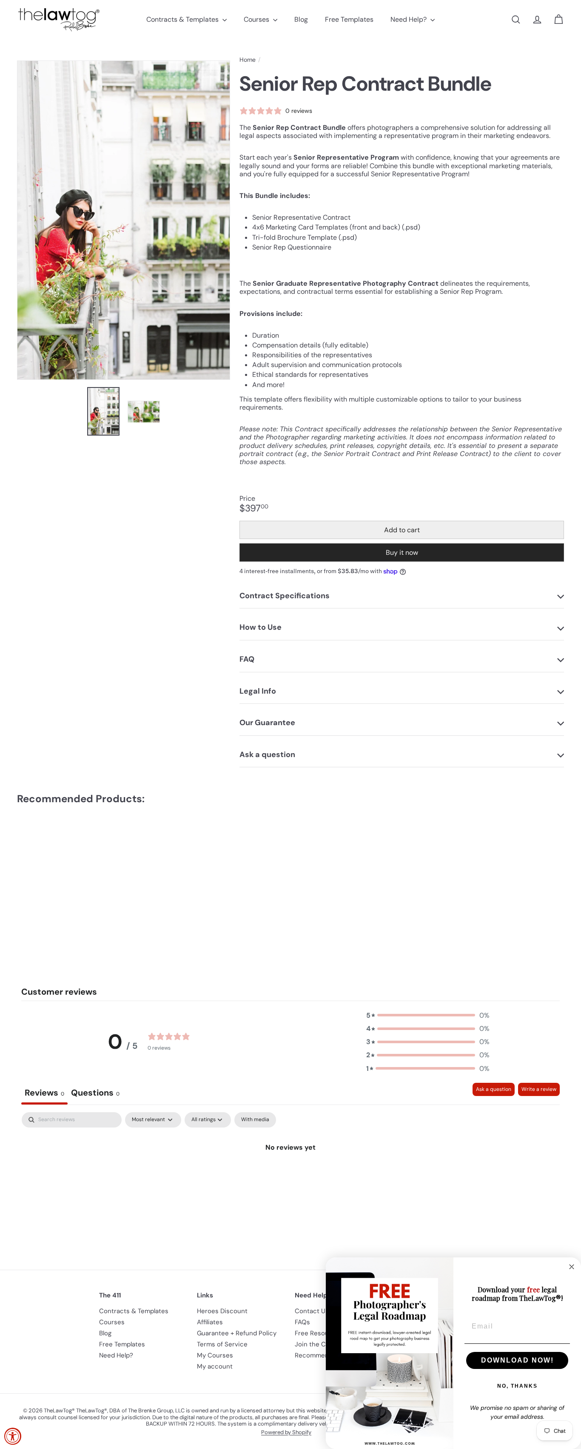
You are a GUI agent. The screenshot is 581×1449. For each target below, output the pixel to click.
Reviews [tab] (44, 1092)
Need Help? (409, 19)
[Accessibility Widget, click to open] (12, 1436)
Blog (301, 19)
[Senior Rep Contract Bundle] (59, 874)
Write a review (538, 1089)
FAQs (302, 1322)
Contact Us (312, 1311)
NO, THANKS (517, 1386)
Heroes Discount (222, 1311)
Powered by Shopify (286, 1432)
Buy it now (402, 552)
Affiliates (210, 1322)
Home (247, 59)
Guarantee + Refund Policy (236, 1333)
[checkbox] (255, 1120)
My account (215, 1366)
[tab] (95, 1094)
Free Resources (318, 1333)
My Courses (215, 1355)
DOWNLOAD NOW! (517, 1360)
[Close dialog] (572, 1267)
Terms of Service (222, 1344)
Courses (257, 19)
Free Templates (349, 19)
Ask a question (493, 1089)
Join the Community (325, 1344)
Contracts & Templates (183, 19)
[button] (428, 1015)
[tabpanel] (290, 1176)
